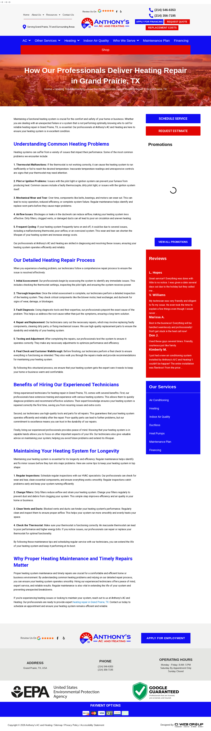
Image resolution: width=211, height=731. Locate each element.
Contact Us (68, 14)
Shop (105, 50)
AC (25, 40)
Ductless (154, 425)
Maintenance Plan (156, 40)
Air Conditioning (159, 400)
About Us (36, 14)
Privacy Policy (71, 725)
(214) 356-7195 (165, 15)
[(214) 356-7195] (151, 16)
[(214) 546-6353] (151, 10)
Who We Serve (124, 40)
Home (26, 14)
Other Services (46, 40)
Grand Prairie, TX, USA (35, 668)
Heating (70, 40)
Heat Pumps (157, 433)
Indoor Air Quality (96, 40)
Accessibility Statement (92, 725)
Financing (181, 40)
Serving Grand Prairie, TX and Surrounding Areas (51, 27)
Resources (51, 14)
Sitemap (58, 725)
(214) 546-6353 (165, 10)
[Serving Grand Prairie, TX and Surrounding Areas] (24, 27)
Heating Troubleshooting (70, 89)
